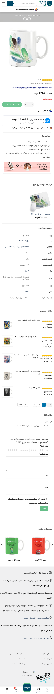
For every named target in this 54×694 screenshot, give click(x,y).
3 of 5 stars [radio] (34, 450)
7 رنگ (27, 271)
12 (25, 404)
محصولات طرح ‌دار (30, 15)
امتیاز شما (44, 446)
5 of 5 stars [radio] (13, 450)
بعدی (20, 404)
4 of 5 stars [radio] (25, 450)
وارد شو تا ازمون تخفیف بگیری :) (25, 9)
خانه (38, 15)
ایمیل (46, 487)
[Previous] (51, 549)
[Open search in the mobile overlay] (21, 3)
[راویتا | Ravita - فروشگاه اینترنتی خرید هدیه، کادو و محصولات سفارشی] (45, 3)
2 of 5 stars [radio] (42, 450)
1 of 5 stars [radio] (47, 450)
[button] (3, 3)
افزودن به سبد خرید (11, 104)
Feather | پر (9, 247)
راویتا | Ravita (24, 240)
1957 (27, 291)
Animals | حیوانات (22, 247)
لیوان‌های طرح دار (19, 15)
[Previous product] (25, 19)
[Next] (2, 549)
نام (47, 475)
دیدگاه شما (43, 454)
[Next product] (29, 19)
